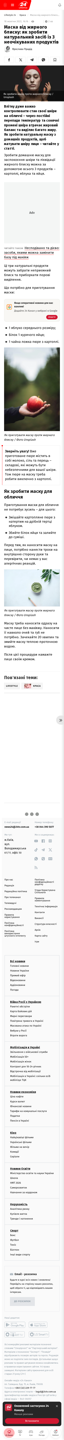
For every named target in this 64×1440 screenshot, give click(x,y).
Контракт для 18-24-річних (25, 1066)
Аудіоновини (17, 985)
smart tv (14, 1334)
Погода (14, 989)
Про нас (8, 880)
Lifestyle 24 (10, 15)
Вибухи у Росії (18, 1030)
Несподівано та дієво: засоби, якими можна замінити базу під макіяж (31, 252)
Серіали (14, 1156)
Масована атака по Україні (25, 1025)
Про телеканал (12, 897)
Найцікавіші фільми (22, 1137)
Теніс (13, 1244)
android (14, 1325)
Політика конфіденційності (14, 924)
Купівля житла (18, 1213)
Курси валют (17, 1101)
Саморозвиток (18, 1187)
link (36, 841)
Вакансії (39, 918)
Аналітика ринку (19, 1208)
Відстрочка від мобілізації (25, 1071)
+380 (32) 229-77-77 (25, 1388)
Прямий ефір (18, 975)
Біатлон (14, 1249)
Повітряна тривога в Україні (26, 1020)
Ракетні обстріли (20, 1006)
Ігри (37, 942)
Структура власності (46, 924)
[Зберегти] (55, 60)
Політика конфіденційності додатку (44, 882)
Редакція (9, 885)
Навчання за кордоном (23, 1192)
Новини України (19, 970)
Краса (23, 15)
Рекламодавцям (13, 909)
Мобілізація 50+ (19, 1056)
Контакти (40, 912)
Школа (14, 1178)
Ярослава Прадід (22, 49)
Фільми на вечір (19, 1146)
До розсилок (22, 1301)
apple (39, 1325)
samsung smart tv (39, 1334)
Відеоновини (17, 980)
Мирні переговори (21, 1016)
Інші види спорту (20, 1254)
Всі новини (17, 961)
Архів (37, 930)
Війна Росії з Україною (25, 1002)
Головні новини (19, 965)
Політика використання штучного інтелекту (15, 933)
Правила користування (12, 916)
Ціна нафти (16, 1096)
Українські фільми (20, 1142)
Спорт (14, 1230)
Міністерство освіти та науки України (32, 1173)
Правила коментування (42, 899)
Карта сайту (41, 936)
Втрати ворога (18, 1035)
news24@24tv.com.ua (16, 826)
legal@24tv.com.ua (46, 1391)
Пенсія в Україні (19, 1120)
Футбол (14, 1240)
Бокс (12, 1235)
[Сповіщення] (59, 5)
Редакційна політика (15, 891)
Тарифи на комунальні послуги (28, 1111)
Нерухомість (19, 1204)
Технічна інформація (46, 906)
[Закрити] (57, 1406)
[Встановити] (32, 1414)
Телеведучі (10, 903)
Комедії (14, 1151)
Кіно (13, 1132)
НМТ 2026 (15, 1182)
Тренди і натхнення (21, 1218)
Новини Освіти (20, 1168)
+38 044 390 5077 (44, 826)
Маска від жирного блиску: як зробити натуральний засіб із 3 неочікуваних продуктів (45, 15)
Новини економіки (23, 1092)
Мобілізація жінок (20, 1061)
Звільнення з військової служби (29, 1052)
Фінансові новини (20, 1106)
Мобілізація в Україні (25, 1047)
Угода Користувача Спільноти (45, 891)
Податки (15, 1115)
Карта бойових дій (21, 1011)
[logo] (23, 5)
